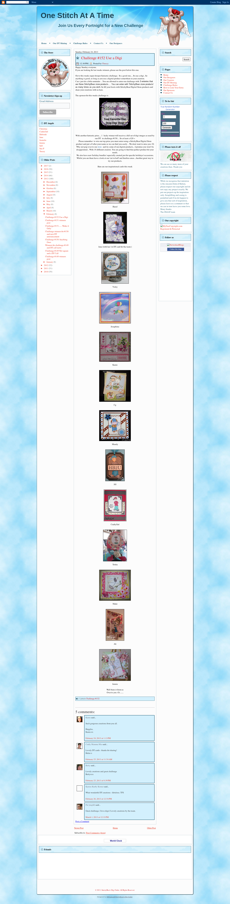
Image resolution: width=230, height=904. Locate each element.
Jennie (42, 142)
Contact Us (98, 43)
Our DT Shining (60, 43)
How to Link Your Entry (173, 87)
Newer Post (79, 827)
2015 (46, 172)
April (48, 207)
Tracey (42, 151)
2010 (46, 271)
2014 (46, 175)
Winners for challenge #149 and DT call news (57, 246)
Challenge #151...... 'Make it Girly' (57, 227)
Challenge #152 (93, 698)
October (50, 188)
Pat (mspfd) (91, 804)
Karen (88, 717)
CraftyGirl (43, 131)
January (50, 261)
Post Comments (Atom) (96, 832)
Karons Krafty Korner (95, 786)
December (50, 181)
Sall (41, 145)
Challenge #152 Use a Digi (56, 217)
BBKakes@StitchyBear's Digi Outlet (119, 897)
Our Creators (168, 80)
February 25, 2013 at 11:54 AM (99, 759)
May (48, 204)
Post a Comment (82, 821)
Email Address (46, 101)
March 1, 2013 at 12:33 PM (97, 817)
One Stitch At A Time (77, 15)
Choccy (105, 63)
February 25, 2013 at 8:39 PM (98, 780)
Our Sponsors (169, 90)
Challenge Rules (80, 43)
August (49, 194)
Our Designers (116, 43)
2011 (46, 268)
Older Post (151, 827)
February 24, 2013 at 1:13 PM (98, 738)
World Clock (115, 841)
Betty (88, 765)
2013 (46, 178)
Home (44, 43)
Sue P (41, 148)
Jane (41, 137)
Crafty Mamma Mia (94, 744)
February (50, 214)
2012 (46, 265)
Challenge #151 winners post (55, 221)
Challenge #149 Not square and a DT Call (56, 252)
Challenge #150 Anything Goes (56, 240)
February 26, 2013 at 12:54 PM (99, 798)
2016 (46, 169)
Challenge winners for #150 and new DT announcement (57, 234)
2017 (46, 165)
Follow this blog (175, 249)
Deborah (43, 134)
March (49, 210)
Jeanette (42, 140)
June (48, 201)
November (51, 185)
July (48, 197)
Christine (43, 128)
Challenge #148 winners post (55, 257)
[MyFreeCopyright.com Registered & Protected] (175, 228)
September (51, 191)
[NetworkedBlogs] (175, 244)
